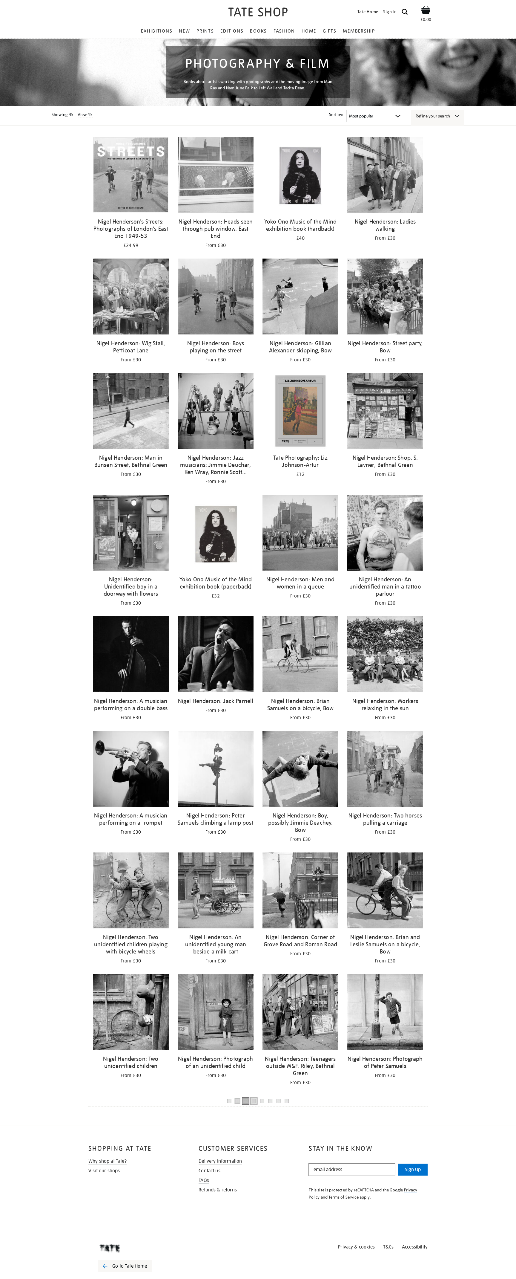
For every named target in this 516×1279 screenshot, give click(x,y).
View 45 (85, 114)
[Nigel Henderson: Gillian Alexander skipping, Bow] (300, 298)
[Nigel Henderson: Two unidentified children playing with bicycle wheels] (131, 891)
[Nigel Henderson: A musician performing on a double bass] (131, 655)
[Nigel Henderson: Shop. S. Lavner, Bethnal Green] (385, 412)
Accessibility (415, 1247)
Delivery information (220, 1161)
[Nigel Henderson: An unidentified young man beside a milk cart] (216, 891)
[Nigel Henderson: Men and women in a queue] (300, 534)
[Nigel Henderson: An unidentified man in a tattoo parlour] (385, 534)
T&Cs (388, 1247)
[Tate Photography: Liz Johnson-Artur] (300, 412)
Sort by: (336, 114)
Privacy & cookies (356, 1247)
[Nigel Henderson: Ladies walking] (385, 176)
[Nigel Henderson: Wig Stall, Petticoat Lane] (131, 298)
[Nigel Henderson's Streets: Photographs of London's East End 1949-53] (131, 176)
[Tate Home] (135, 1248)
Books (258, 31)
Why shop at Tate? (107, 1161)
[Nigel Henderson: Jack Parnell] (216, 655)
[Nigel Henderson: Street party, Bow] (385, 298)
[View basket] (425, 11)
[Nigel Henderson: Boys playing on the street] (216, 298)
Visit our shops (104, 1171)
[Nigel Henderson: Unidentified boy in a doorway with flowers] (131, 534)
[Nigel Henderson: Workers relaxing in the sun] (385, 655)
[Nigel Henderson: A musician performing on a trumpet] (131, 770)
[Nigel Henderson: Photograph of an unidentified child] (216, 1013)
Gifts (330, 31)
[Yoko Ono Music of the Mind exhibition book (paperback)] (216, 534)
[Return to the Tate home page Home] (258, 13)
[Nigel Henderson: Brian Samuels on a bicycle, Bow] (300, 655)
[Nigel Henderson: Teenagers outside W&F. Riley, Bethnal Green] (300, 1013)
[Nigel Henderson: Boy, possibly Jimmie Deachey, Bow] (300, 770)
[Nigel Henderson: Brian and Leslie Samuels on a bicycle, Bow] (385, 891)
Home (309, 31)
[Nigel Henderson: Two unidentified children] (131, 1013)
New (184, 31)
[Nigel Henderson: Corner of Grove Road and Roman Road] (300, 891)
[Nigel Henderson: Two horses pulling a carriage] (385, 770)
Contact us (209, 1171)
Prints (205, 31)
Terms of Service (343, 1197)
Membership (359, 31)
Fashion (284, 31)
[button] (404, 12)
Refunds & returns (218, 1190)
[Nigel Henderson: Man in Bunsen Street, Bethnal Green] (131, 412)
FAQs (204, 1180)
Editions (231, 31)
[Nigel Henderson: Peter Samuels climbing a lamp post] (216, 770)
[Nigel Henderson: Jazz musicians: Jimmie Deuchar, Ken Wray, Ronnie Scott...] (216, 412)
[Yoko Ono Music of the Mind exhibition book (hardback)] (300, 176)
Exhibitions (156, 31)
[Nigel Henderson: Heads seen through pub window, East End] (216, 176)
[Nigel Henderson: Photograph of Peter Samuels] (385, 1013)
